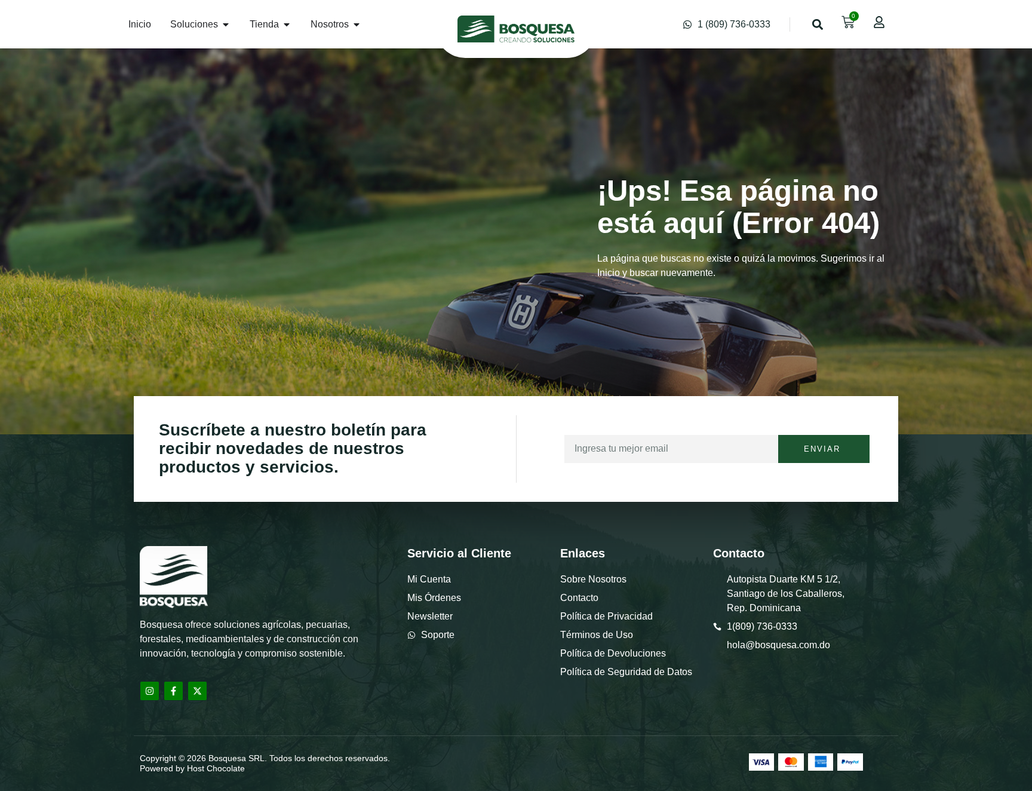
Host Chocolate (216, 768)
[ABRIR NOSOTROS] (356, 24)
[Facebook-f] (173, 691)
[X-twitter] (197, 691)
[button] (818, 24)
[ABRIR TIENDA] (286, 24)
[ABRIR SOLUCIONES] (226, 24)
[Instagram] (149, 691)
